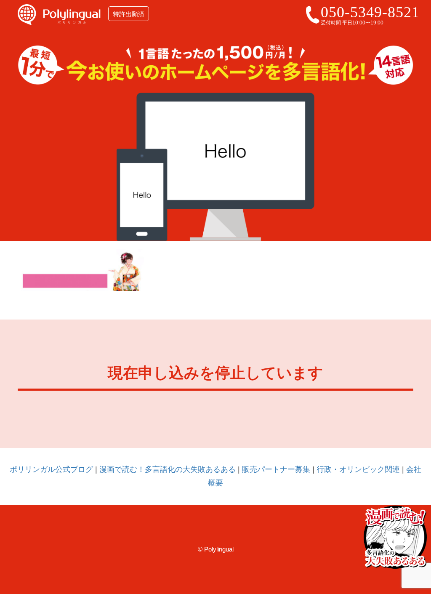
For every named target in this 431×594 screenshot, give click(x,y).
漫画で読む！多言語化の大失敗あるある (167, 469)
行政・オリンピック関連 (358, 469)
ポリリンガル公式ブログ (51, 469)
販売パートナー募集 (276, 469)
